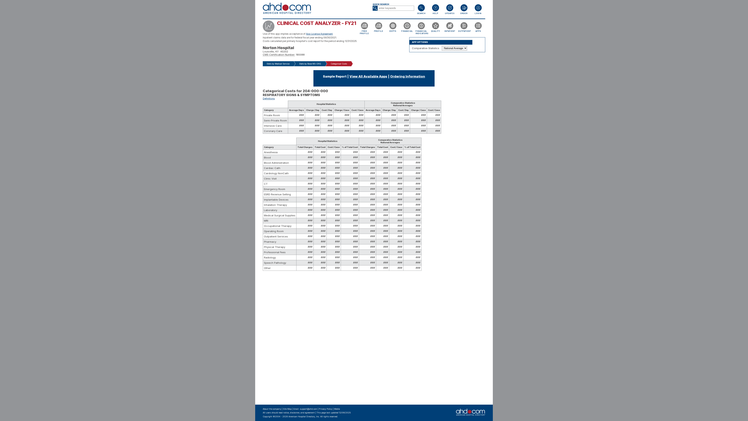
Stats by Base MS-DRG (310, 64)
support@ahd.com (308, 409)
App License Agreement (319, 34)
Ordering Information (407, 76)
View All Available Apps (368, 76)
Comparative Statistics (425, 48)
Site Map (287, 409)
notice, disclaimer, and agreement (299, 412)
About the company (272, 409)
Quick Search (381, 4)
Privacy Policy (325, 409)
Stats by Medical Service (278, 64)
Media (337, 409)
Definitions (269, 98)
